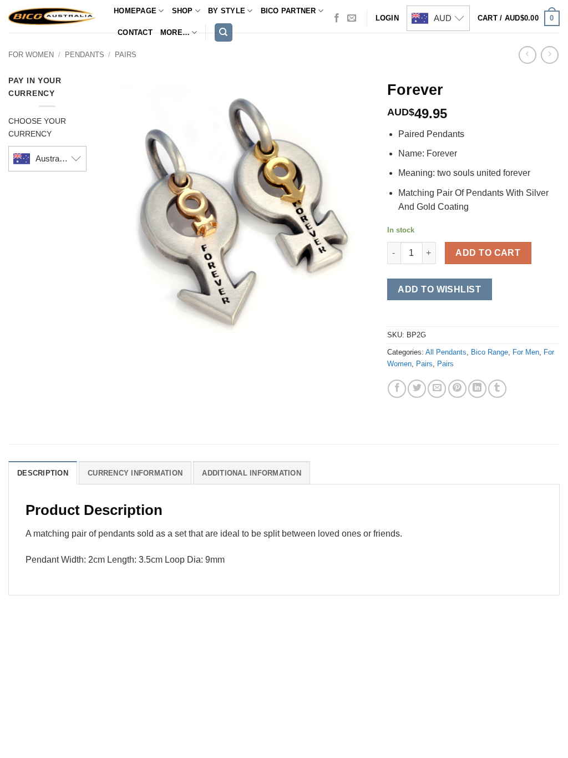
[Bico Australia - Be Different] (52, 16)
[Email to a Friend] (437, 389)
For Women (31, 54)
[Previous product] (549, 54)
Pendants (84, 54)
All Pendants (445, 352)
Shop (182, 11)
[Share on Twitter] (417, 389)
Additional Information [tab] (251, 473)
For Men (526, 352)
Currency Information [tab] (135, 473)
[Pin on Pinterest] (457, 389)
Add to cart (487, 252)
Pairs (125, 54)
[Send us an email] (351, 18)
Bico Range (489, 352)
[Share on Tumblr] (497, 389)
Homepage (135, 11)
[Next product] (527, 54)
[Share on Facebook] (397, 389)
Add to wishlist (439, 289)
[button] (519, 18)
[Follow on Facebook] (336, 18)
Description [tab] (42, 473)
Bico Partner (288, 11)
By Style (226, 11)
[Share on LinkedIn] (477, 389)
